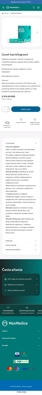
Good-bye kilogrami (16, 13)
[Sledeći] (37, 32)
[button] (3, 7)
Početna (6, 13)
